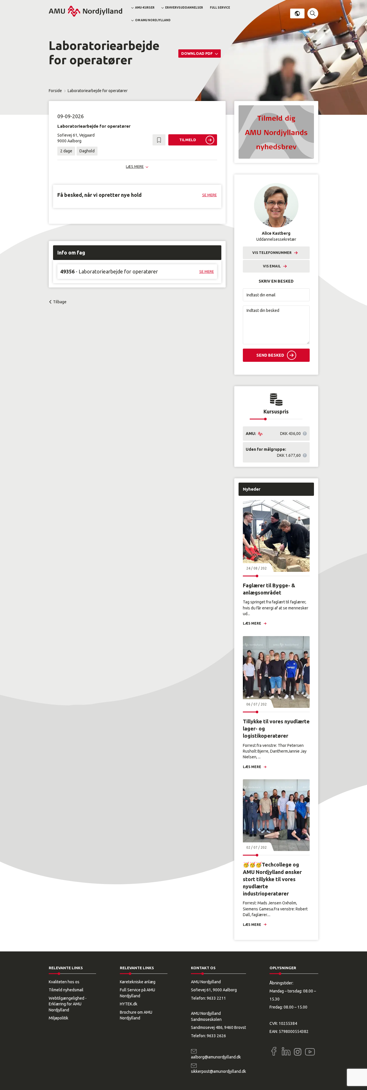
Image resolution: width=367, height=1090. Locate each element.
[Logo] (85, 11)
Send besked (270, 355)
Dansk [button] (297, 13)
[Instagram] (297, 1052)
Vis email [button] (272, 266)
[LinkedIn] (286, 1051)
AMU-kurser (145, 7)
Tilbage (60, 302)
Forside (55, 90)
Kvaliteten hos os (64, 982)
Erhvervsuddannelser (184, 7)
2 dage (66, 151)
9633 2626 (216, 1035)
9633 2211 (216, 998)
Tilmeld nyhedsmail (66, 990)
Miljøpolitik (58, 1018)
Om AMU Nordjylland (153, 20)
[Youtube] (310, 1051)
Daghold (87, 151)
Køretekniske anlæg (137, 982)
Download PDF (197, 53)
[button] (312, 13)
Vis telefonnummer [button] (272, 252)
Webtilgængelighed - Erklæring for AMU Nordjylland (68, 1004)
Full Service (220, 7)
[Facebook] (274, 1051)
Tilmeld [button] (187, 140)
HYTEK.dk (128, 1004)
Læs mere (252, 623)
